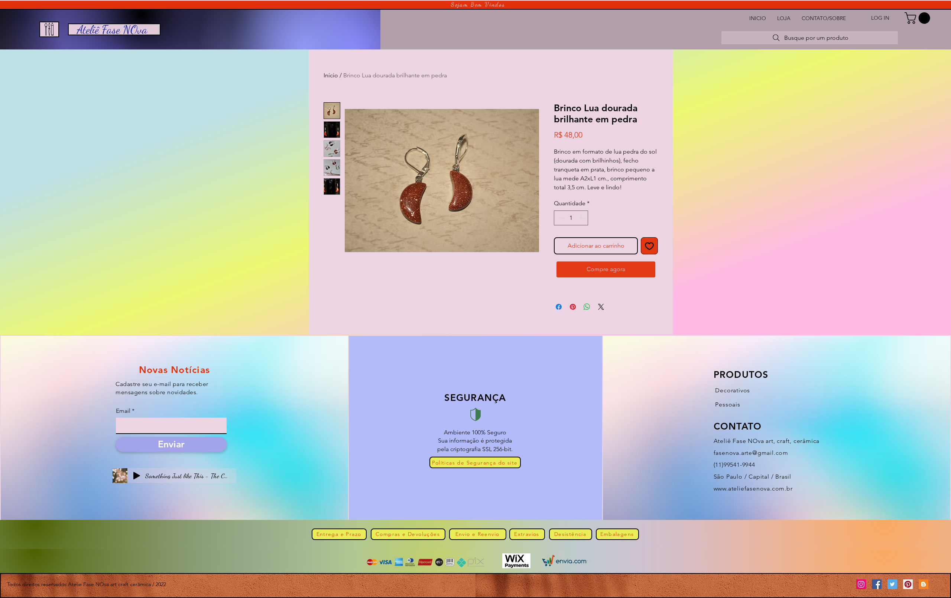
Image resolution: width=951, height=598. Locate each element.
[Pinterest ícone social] (908, 584)
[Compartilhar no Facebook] (558, 306)
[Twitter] (892, 584)
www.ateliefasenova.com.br (753, 488)
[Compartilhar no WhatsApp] (586, 306)
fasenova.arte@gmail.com (751, 452)
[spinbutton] (571, 218)
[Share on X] (601, 306)
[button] (919, 18)
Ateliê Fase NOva (112, 29)
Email (123, 411)
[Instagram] (861, 584)
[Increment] (582, 218)
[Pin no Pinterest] (572, 306)
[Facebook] (877, 584)
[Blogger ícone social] (923, 584)
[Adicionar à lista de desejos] (649, 245)
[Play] (136, 475)
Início (331, 75)
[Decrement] (560, 218)
